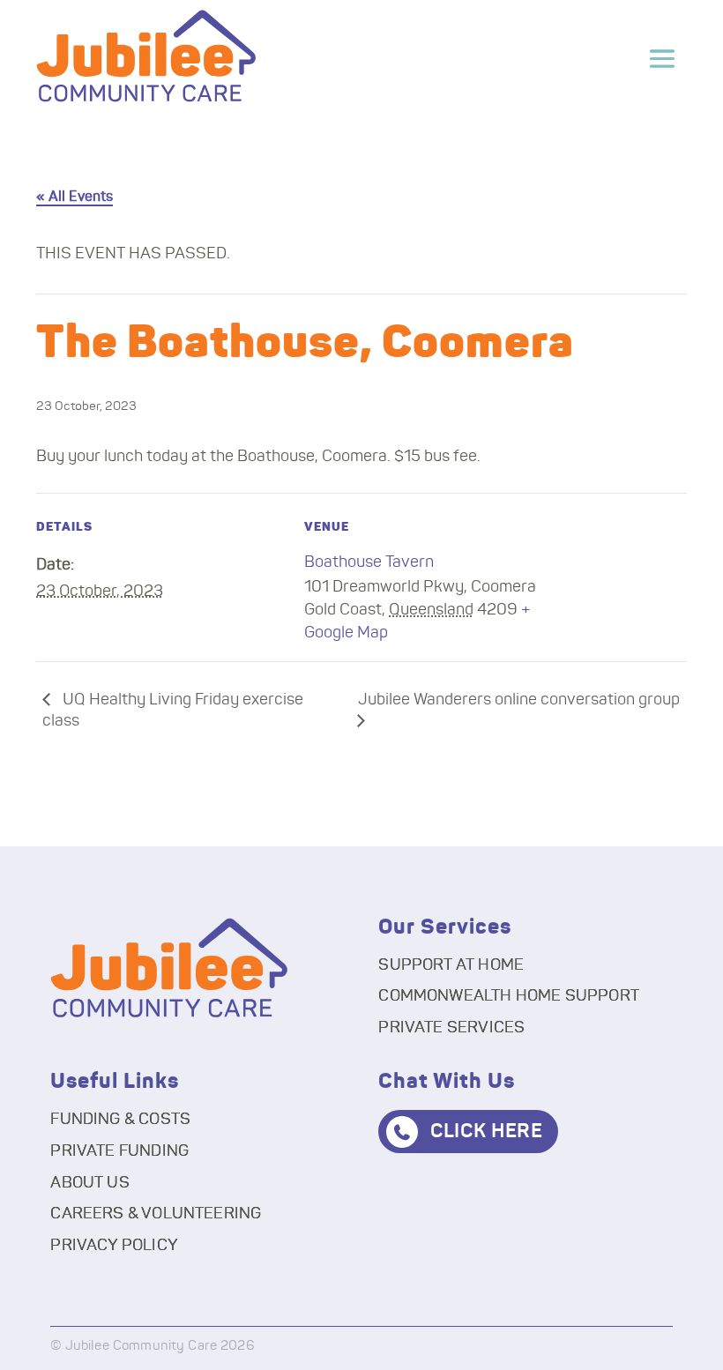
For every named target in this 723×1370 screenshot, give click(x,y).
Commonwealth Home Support (508, 996)
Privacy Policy (114, 1246)
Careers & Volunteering (155, 1214)
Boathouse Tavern (369, 562)
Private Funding (119, 1151)
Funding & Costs (120, 1120)
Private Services (451, 1028)
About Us (89, 1183)
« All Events (74, 197)
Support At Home (451, 965)
